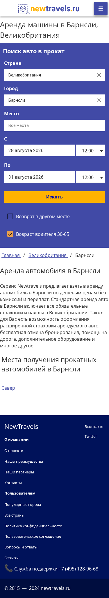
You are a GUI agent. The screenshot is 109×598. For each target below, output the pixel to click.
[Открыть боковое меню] (101, 8)
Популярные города (22, 504)
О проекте (13, 450)
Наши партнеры (19, 472)
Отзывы (11, 557)
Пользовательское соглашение (32, 536)
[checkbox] (38, 216)
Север (8, 388)
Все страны (14, 515)
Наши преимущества (23, 461)
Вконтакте (94, 426)
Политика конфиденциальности (33, 525)
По (7, 165)
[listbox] (90, 150)
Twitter (91, 436)
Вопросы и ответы (20, 547)
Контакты (13, 482)
